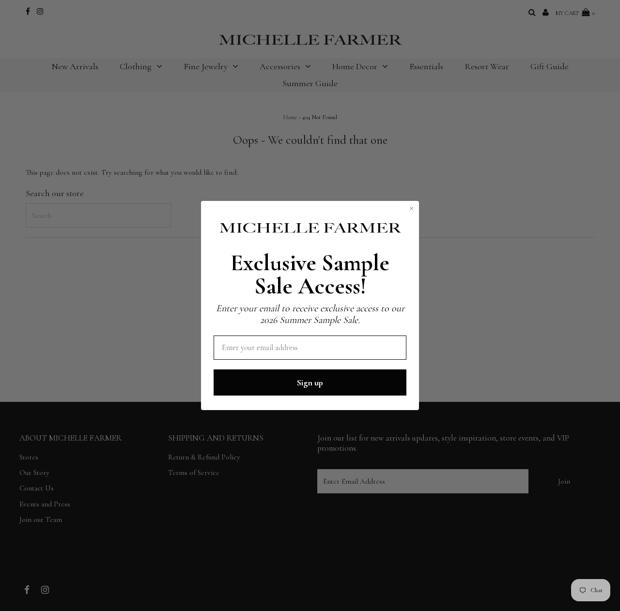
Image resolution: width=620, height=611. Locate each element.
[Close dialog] (411, 208)
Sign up (310, 382)
